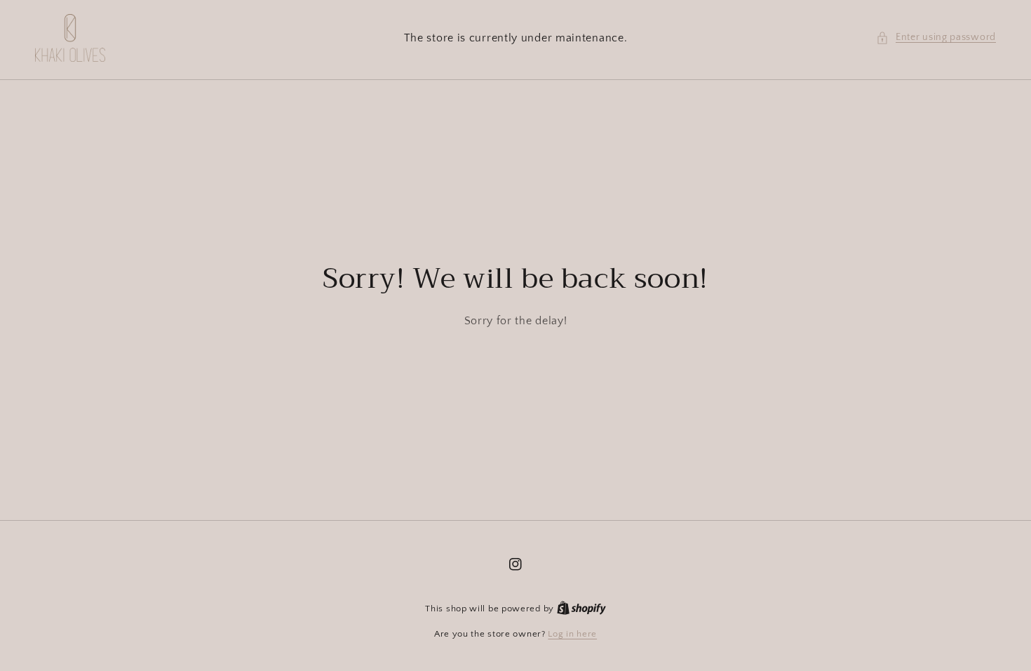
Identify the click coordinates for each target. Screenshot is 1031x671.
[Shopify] (581, 608)
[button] (936, 37)
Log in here (572, 634)
